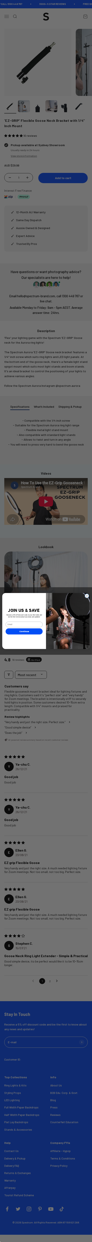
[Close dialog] (87, 596)
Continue (24, 631)
